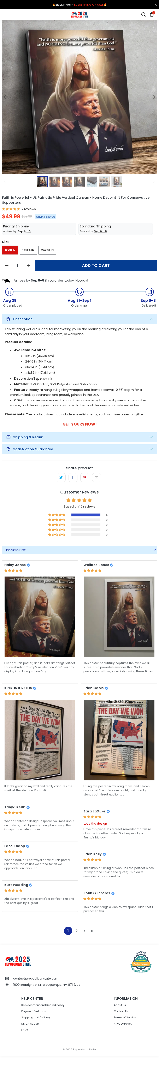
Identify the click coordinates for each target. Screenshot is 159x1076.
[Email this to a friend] (96, 477)
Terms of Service (125, 1017)
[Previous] (5, 97)
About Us (120, 1005)
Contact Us (121, 1011)
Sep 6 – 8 (100, 231)
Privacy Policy (123, 1024)
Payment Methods (33, 1011)
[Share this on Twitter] (61, 477)
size (6, 241)
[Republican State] (79, 14)
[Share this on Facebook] (73, 477)
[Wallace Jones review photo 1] (119, 616)
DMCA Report (30, 1024)
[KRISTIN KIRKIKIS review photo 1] (40, 740)
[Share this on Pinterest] (84, 477)
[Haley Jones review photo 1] (40, 616)
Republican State (84, 1049)
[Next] (154, 97)
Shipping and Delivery (36, 1017)
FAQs (24, 1030)
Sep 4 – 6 (24, 231)
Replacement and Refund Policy (42, 1005)
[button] (11, 209)
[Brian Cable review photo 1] (119, 740)
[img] (13, 570)
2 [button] (76, 931)
